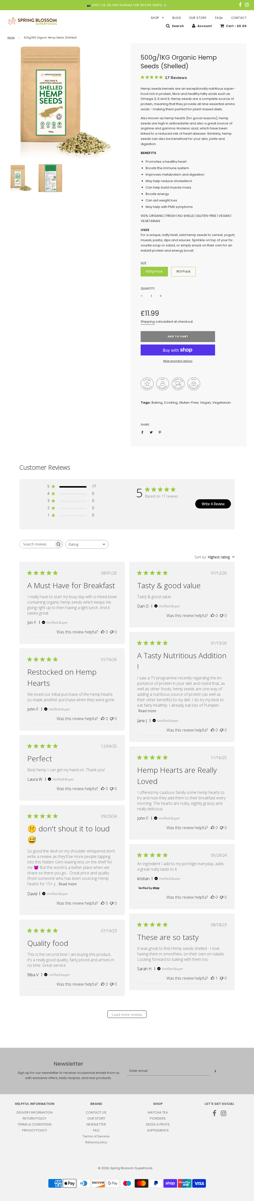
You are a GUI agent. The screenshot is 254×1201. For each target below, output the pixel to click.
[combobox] (86, 544)
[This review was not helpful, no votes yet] (111, 632)
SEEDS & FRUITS (158, 1124)
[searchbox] (37, 544)
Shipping (148, 321)
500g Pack (154, 271)
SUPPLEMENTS (158, 1130)
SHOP (155, 18)
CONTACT (239, 18)
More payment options (177, 361)
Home (11, 37)
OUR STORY (198, 18)
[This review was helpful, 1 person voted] (212, 978)
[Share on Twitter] (151, 432)
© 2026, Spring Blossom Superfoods (125, 1168)
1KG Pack (183, 271)
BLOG (176, 18)
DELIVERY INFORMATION (35, 1112)
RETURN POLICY (34, 1118)
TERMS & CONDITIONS (35, 1124)
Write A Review (213, 504)
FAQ (96, 1130)
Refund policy (96, 1142)
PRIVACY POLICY (34, 1130)
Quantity (148, 289)
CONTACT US (96, 1112)
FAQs (219, 18)
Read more (147, 710)
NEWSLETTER (96, 1124)
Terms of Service (96, 1136)
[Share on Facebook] (143, 432)
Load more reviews (127, 1014)
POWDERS (158, 1118)
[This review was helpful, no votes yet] (102, 632)
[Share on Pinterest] (160, 432)
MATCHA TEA (158, 1112)
